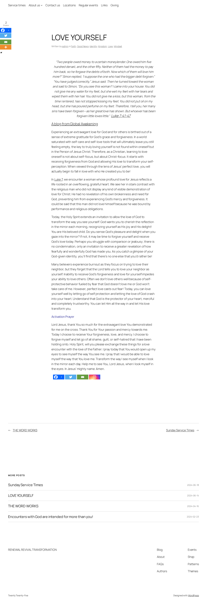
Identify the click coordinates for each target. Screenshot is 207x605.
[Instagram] (94, 377)
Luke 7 (58, 179)
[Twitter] (70, 377)
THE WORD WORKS (25, 430)
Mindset (118, 46)
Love (110, 46)
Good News (83, 46)
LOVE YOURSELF (20, 495)
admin (65, 46)
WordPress (193, 595)
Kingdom (102, 46)
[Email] (82, 377)
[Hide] (1, 52)
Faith (73, 46)
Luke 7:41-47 (121, 115)
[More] (5, 47)
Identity (93, 46)
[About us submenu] (42, 5)
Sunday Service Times (180, 430)
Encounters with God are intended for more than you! (50, 517)
